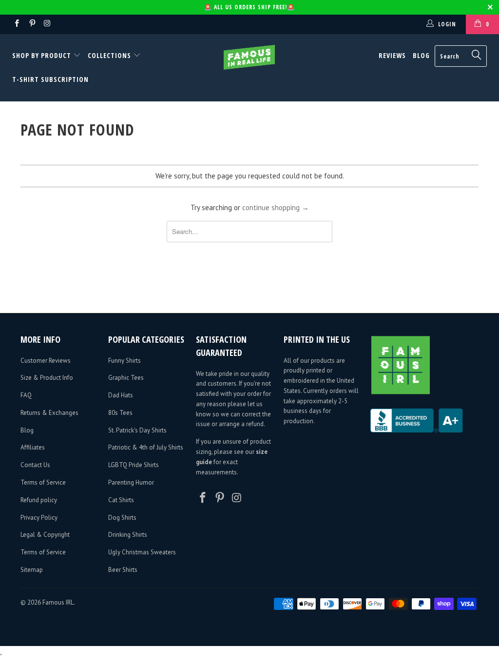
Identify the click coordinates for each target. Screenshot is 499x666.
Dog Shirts (122, 517)
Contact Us (35, 465)
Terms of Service (43, 482)
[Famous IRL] (249, 57)
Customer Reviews (45, 360)
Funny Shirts (124, 360)
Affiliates (32, 447)
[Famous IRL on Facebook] (16, 24)
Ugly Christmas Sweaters (142, 552)
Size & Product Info (46, 377)
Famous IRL (58, 602)
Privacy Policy (39, 517)
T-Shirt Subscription (50, 79)
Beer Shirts (122, 570)
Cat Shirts (121, 500)
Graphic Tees (126, 377)
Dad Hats (120, 395)
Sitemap (31, 570)
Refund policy (38, 500)
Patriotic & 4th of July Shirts (145, 447)
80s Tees (120, 413)
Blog (421, 55)
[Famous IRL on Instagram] (47, 24)
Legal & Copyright (45, 534)
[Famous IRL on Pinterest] (31, 24)
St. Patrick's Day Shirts (137, 430)
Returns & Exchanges (49, 413)
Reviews (392, 55)
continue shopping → (275, 207)
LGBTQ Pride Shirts (133, 465)
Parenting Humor (131, 482)
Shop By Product (42, 55)
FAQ (26, 395)
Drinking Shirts (127, 534)
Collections (109, 55)
